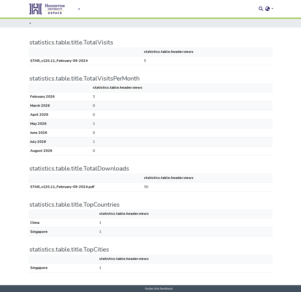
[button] (47, 8)
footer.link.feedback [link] (159, 288)
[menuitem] (78, 9)
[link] (132, 288)
